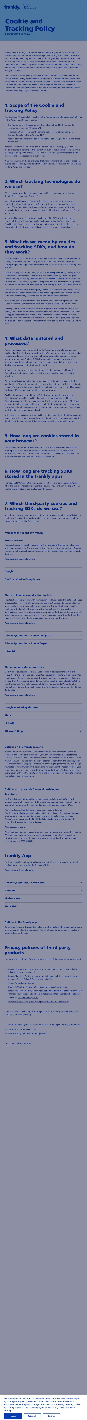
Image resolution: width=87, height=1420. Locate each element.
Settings (51, 1416)
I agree (13, 1416)
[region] (43, 1407)
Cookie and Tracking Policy (20, 1404)
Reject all (32, 1416)
